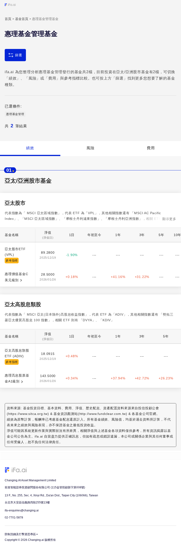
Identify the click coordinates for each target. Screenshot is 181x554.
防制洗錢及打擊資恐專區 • (21, 534)
